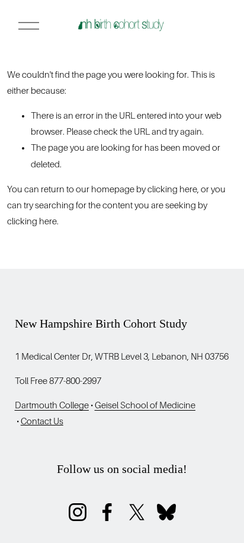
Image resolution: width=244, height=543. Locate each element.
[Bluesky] (166, 512)
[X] (136, 512)
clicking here (172, 189)
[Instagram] (77, 512)
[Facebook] (107, 512)
